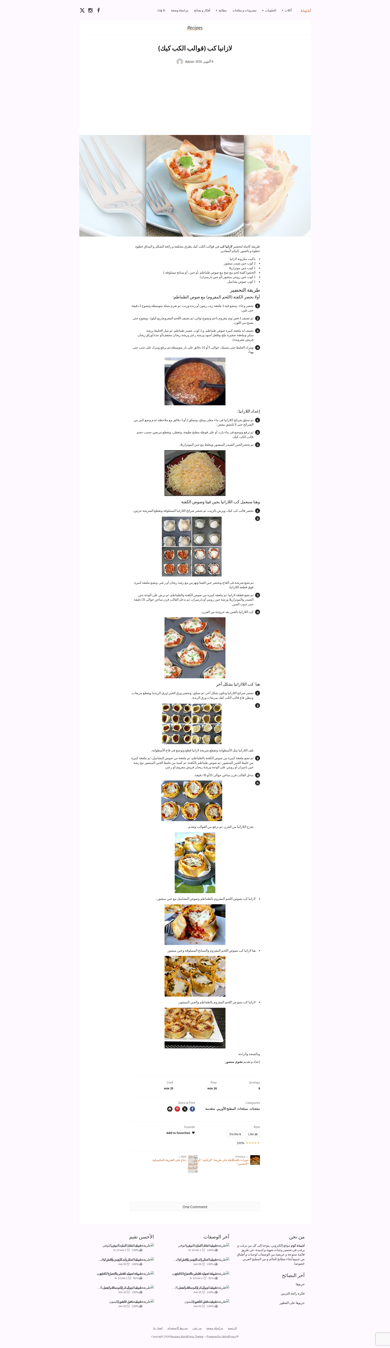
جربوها (300, 1284)
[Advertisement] (195, 100)
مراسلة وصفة (179, 10)
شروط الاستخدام (177, 1328)
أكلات (288, 10)
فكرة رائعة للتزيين (293, 1293)
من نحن (197, 1328)
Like (252, 1134)
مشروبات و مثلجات (244, 10)
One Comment (195, 1206)
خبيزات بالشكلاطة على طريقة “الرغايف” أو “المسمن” (223, 1161)
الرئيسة (232, 1328)
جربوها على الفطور (292, 1303)
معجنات (254, 1109)
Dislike (235, 1134)
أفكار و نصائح (202, 10)
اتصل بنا (158, 1328)
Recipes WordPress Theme (186, 1336)
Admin (189, 61)
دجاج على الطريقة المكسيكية (169, 1160)
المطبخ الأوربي (226, 1109)
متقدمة (210, 1109)
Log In (161, 10)
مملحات (242, 1109)
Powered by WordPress (221, 1336)
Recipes (195, 27)
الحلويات (270, 10)
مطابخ (223, 10)
